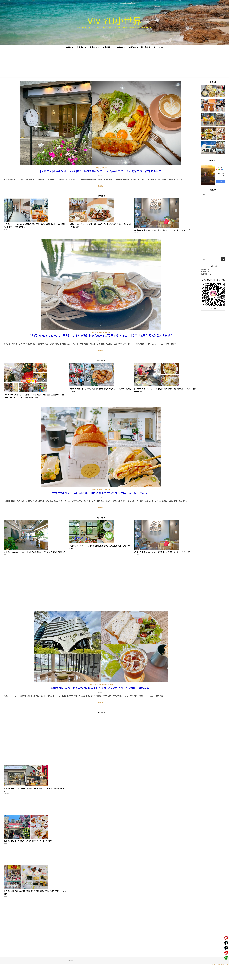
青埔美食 (107, 332)
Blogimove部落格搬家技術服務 (220, 965)
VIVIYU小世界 (114, 20)
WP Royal (72, 960)
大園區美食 (98, 168)
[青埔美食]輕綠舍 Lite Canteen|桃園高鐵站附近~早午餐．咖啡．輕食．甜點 (162, 230)
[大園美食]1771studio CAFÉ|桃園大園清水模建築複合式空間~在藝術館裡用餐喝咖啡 (35, 552)
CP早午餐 (91, 684)
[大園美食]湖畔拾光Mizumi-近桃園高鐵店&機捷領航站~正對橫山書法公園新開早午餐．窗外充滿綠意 (100, 171)
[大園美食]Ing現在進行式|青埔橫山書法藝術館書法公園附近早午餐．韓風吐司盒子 (100, 492)
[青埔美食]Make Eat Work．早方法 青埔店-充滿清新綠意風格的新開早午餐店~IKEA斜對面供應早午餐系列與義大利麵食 (101, 335)
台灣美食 (93, 47)
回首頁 (71, 47)
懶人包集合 (146, 47)
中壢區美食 (95, 332)
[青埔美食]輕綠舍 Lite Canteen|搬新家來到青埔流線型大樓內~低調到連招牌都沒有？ (101, 687)
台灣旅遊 (132, 47)
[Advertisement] (114, 63)
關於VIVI (157, 47)
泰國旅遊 (119, 47)
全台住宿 (80, 47)
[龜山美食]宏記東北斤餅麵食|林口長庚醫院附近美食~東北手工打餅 (28, 841)
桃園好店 (104, 168)
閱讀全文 (100, 186)
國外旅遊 (106, 47)
